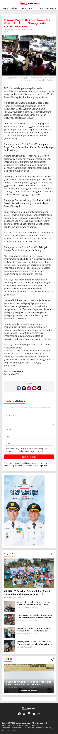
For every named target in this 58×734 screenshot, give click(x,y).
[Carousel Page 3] (29, 690)
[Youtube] (34, 388)
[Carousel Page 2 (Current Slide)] (25, 690)
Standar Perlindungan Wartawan (37, 728)
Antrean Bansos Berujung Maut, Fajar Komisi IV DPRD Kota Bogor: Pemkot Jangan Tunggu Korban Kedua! (34, 603)
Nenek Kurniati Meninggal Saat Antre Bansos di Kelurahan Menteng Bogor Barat (33, 629)
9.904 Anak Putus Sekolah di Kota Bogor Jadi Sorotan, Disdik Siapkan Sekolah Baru (35, 616)
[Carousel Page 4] (32, 690)
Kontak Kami (22, 725)
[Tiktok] (39, 388)
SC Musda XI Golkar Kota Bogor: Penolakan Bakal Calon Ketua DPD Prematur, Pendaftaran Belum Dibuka (29, 683)
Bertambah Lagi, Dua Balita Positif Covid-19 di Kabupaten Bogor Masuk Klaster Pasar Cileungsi (27, 203)
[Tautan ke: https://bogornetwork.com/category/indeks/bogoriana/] (52, 554)
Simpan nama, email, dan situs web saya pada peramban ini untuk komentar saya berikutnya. (25, 449)
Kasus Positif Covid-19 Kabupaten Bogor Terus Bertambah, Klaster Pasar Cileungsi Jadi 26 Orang (29, 147)
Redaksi (34, 725)
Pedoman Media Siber (11, 728)
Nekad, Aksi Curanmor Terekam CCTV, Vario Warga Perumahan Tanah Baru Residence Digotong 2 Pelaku (34, 643)
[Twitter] (24, 388)
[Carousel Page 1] (22, 690)
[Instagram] (29, 388)
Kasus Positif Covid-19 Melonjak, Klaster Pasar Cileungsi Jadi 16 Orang (26, 249)
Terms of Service (9, 730)
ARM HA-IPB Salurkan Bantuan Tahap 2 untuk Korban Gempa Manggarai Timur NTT (27, 592)
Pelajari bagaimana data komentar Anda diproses (25, 465)
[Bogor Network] (29, 3)
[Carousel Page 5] (35, 690)
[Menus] (4, 3)
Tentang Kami (8, 725)
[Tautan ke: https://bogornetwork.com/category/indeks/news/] (52, 659)
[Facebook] (19, 388)
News (6, 32)
